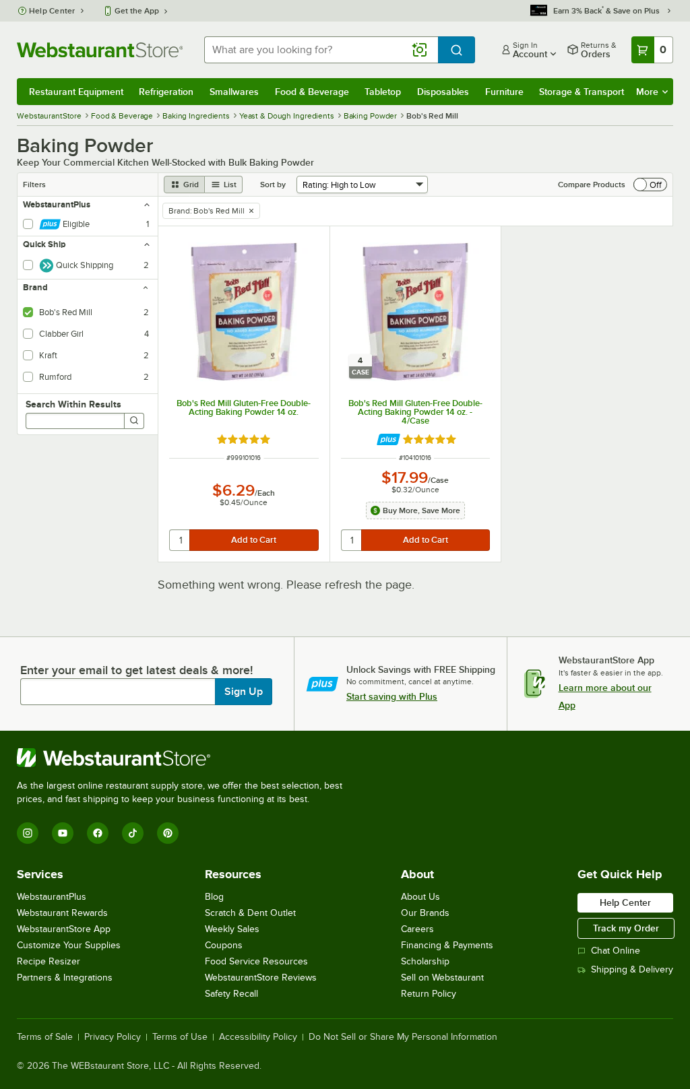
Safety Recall (231, 994)
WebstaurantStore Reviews (261, 977)
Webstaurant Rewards (62, 913)
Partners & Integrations (65, 977)
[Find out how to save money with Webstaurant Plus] (388, 439)
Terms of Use (180, 1037)
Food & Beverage (312, 91)
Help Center (52, 10)
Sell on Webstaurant (442, 977)
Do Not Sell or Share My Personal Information (403, 1037)
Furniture (504, 91)
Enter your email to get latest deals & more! (136, 670)
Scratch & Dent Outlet (250, 913)
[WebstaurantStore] (185, 757)
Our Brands (425, 913)
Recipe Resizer (48, 961)
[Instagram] (27, 833)
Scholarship (425, 961)
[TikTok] (133, 833)
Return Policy (428, 994)
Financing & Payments (447, 945)
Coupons (224, 945)
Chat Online (615, 951)
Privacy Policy (112, 1037)
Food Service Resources (256, 961)
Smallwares (234, 91)
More (647, 91)
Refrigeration (166, 91)
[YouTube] (62, 833)
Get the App (137, 10)
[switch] (650, 184)
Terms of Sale (45, 1037)
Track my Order (626, 928)
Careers (417, 929)
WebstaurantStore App (64, 929)
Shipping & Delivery (632, 969)
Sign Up (243, 692)
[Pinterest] (168, 833)
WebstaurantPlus (51, 897)
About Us (420, 897)
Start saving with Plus (391, 696)
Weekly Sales (232, 929)
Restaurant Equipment (76, 91)
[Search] (134, 421)
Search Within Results (73, 404)
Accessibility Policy (258, 1037)
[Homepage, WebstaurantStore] (100, 49)
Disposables (443, 91)
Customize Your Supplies (69, 945)
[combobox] (321, 49)
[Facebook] (97, 833)
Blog (214, 897)
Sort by (273, 184)
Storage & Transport (581, 91)
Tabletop (383, 91)
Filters (34, 184)
